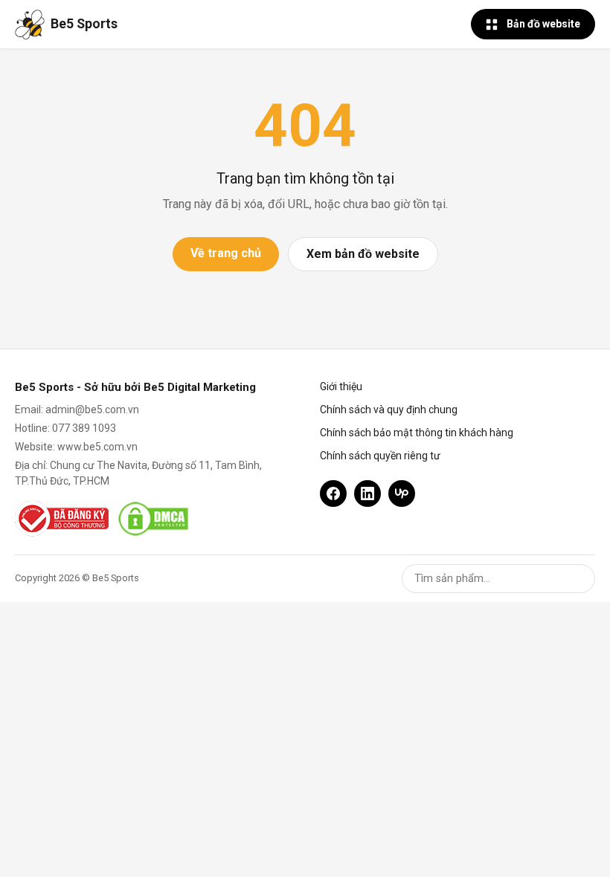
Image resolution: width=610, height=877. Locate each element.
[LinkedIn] (367, 493)
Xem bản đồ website (363, 254)
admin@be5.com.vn (92, 409)
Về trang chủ (225, 253)
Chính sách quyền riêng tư (380, 456)
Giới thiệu (341, 386)
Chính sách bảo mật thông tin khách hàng (416, 432)
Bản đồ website (543, 24)
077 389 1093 (84, 428)
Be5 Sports (84, 23)
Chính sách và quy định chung (389, 409)
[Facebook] (333, 493)
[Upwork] (401, 493)
